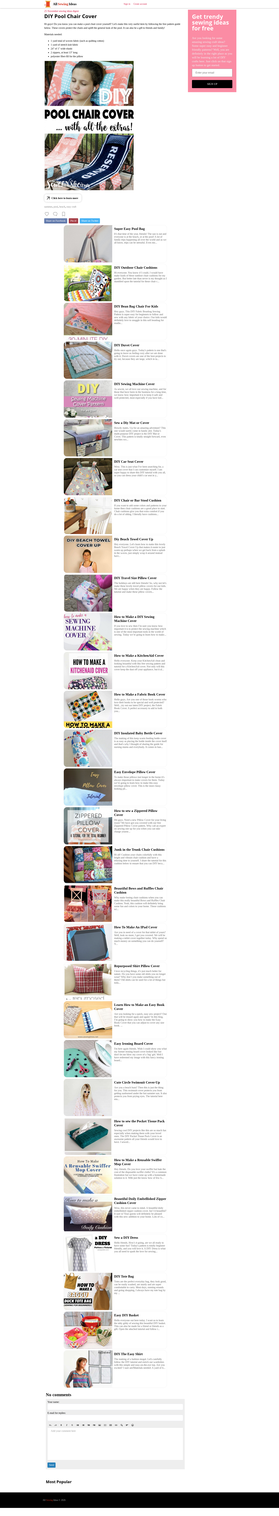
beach (62, 206)
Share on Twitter (89, 220)
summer (48, 206)
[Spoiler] (121, 1425)
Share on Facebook (56, 220)
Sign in (127, 4)
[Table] (110, 1425)
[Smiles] (132, 1425)
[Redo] (55, 1425)
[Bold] (61, 1425)
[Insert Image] (99, 1425)
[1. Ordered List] (83, 1425)
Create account (140, 4)
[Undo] (50, 1425)
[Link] (116, 1425)
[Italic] (66, 1425)
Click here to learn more (65, 198)
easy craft (71, 206)
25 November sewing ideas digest (61, 11)
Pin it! (73, 220)
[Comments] (55, 214)
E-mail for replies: (56, 1413)
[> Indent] (94, 1425)
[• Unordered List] (77, 1425)
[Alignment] (127, 1425)
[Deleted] (72, 1425)
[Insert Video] (105, 1425)
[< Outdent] (88, 1425)
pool (55, 206)
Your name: (53, 1402)
